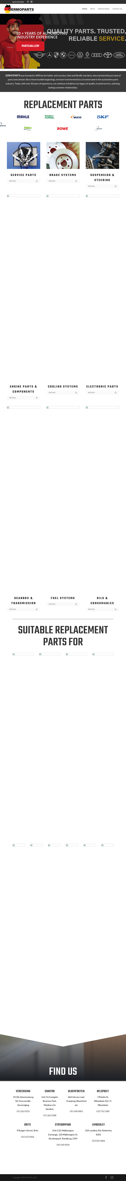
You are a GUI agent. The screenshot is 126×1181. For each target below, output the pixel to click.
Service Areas (103, 9)
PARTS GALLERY (30, 46)
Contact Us (117, 9)
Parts (92, 9)
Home (84, 9)
